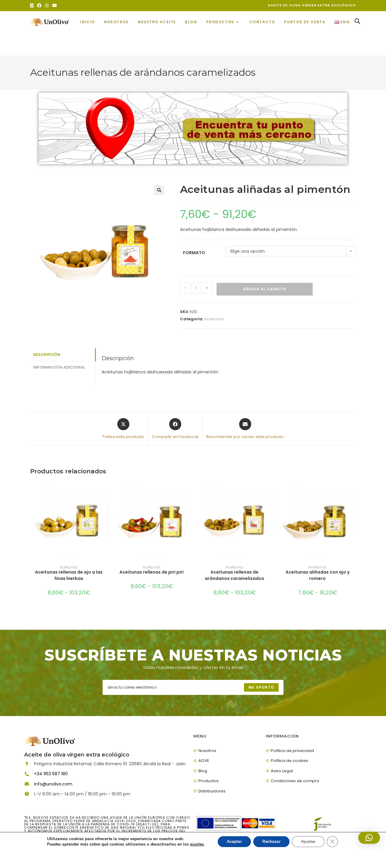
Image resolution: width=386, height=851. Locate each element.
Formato (194, 253)
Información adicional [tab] (59, 367)
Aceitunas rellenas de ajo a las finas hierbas (69, 575)
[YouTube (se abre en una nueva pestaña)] (54, 5)
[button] (159, 190)
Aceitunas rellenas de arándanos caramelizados (234, 575)
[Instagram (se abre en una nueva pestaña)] (46, 5)
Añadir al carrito (264, 289)
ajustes (197, 844)
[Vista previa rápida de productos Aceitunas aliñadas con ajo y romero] (354, 491)
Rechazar (271, 841)
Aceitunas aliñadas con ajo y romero (318, 575)
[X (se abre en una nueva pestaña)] (32, 5)
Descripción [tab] (46, 354)
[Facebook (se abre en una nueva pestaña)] (39, 5)
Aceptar (234, 841)
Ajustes (308, 841)
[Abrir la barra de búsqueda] (357, 22)
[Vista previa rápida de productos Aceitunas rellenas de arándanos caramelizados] (271, 491)
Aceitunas (214, 319)
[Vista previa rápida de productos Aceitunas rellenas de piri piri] (188, 491)
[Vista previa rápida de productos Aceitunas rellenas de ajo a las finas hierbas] (105, 491)
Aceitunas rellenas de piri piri (151, 572)
